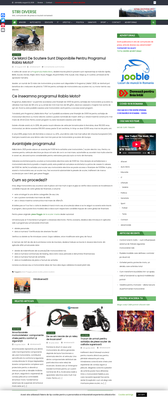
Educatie (49, 22)
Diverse (40, 2)
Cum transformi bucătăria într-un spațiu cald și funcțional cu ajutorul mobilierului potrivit (137, 275)
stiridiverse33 (35, 67)
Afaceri (22, 22)
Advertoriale (131, 22)
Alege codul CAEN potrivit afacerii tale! (133, 304)
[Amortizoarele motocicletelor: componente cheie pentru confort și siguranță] (28, 316)
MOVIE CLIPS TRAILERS (126, 127)
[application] (136, 144)
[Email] (2, 30)
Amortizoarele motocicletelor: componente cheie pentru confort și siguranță (28, 336)
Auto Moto (35, 22)
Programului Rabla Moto (42, 71)
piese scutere (48, 272)
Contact (49, 2)
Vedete (125, 187)
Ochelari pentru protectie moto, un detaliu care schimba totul (135, 264)
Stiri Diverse (24, 12)
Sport (103, 22)
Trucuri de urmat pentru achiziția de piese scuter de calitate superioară (96, 341)
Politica (80, 22)
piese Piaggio (26, 272)
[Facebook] (2, 15)
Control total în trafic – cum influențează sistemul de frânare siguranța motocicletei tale (137, 244)
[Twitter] (2, 20)
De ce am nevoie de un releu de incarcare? (61, 338)
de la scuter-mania (45, 214)
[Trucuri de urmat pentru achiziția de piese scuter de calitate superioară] (97, 319)
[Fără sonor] (149, 153)
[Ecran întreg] (153, 153)
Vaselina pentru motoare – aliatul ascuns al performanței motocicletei (137, 287)
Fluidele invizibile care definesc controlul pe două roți (137, 255)
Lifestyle (66, 22)
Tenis (124, 214)
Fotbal (124, 208)
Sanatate (92, 22)
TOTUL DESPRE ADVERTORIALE (129, 51)
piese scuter (38, 272)
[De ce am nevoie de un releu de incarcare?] (62, 318)
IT (58, 22)
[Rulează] (120, 153)
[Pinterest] (2, 25)
